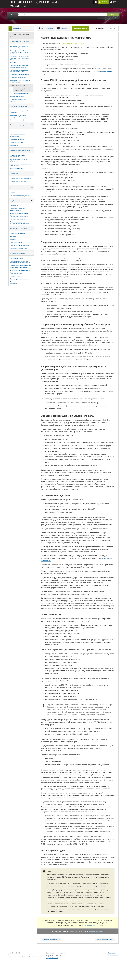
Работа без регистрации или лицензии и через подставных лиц (19, 58)
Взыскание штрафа (16, 258)
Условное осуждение (17, 276)
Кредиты (13, 63)
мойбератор (116, 2)
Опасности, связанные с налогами (18, 100)
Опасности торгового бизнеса (19, 74)
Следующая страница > (104, 939)
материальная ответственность (35, 18)
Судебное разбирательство (19, 213)
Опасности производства (18, 77)
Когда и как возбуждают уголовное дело (17, 155)
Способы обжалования (17, 233)
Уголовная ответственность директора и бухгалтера (19, 47)
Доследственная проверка (18, 132)
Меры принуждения (16, 168)
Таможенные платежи (17, 96)
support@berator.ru (52, 958)
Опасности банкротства (17, 85)
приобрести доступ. (95, 925)
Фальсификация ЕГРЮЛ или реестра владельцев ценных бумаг (19, 52)
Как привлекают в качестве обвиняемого (18, 160)
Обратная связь (113, 955)
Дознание (13, 193)
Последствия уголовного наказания (18, 282)
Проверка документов (17, 142)
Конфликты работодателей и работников (19, 111)
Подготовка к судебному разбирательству (18, 209)
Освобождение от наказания (19, 279)
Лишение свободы (16, 273)
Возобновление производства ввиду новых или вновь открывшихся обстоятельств (19, 246)
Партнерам (112, 953)
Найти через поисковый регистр (108, 18)
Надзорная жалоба (16, 242)
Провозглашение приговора (19, 216)
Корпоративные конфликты (19, 120)
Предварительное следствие (19, 196)
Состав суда (14, 205)
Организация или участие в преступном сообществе (19, 66)
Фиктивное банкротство (21, 93)
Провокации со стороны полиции (21, 178)
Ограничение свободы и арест (20, 270)
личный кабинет (96, 931)
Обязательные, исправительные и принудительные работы (20, 266)
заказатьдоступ (105, 2)
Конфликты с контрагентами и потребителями (20, 81)
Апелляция (13, 236)
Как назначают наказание (18, 219)
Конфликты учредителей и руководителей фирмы (18, 116)
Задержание (14, 145)
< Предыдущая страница (51, 939)
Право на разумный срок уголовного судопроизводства (19, 222)
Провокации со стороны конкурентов (18, 182)
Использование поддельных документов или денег (19, 70)
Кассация (13, 239)
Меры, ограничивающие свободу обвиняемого (21, 164)
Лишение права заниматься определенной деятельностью (20, 262)
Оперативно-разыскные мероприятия (17, 135)
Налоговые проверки (17, 139)
